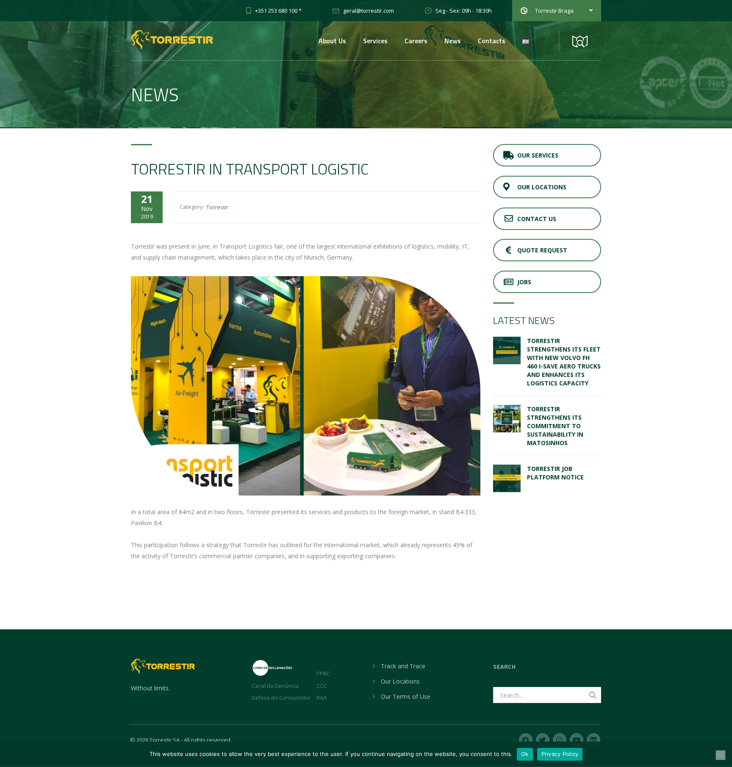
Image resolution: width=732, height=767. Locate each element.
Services (375, 41)
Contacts (491, 41)
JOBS (524, 282)
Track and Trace (403, 666)
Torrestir (217, 207)
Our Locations (541, 187)
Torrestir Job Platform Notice (555, 473)
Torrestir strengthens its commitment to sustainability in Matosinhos (555, 426)
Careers (416, 41)
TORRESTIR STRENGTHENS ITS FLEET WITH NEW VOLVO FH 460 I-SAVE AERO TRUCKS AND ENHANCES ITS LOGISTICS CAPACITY (564, 362)
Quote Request (542, 250)
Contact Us (536, 219)
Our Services (537, 155)
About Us (332, 41)
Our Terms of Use (405, 696)
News (452, 41)
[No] (720, 755)
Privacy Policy (560, 753)
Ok (525, 753)
